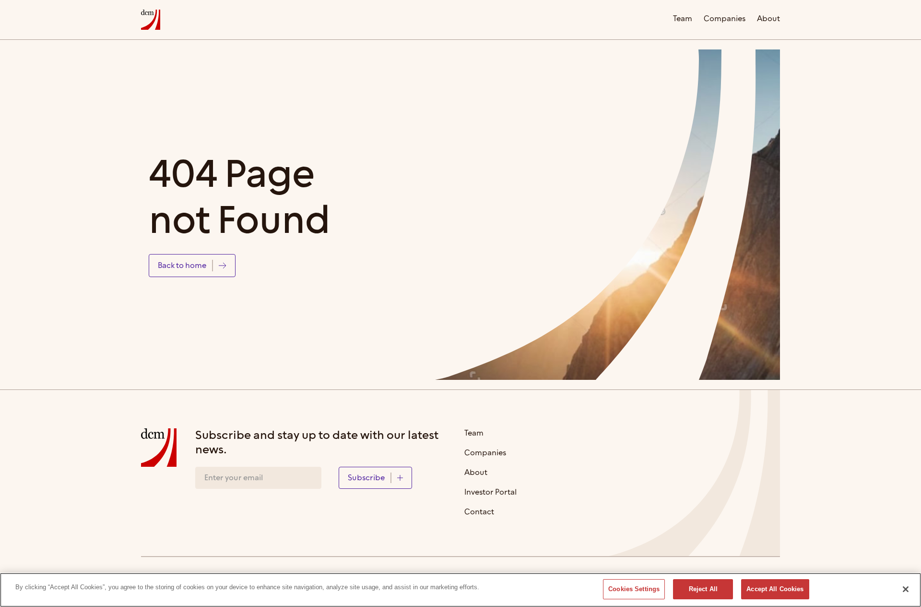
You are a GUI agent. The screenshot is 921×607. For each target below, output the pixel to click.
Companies (724, 19)
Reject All (703, 589)
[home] (150, 20)
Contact (479, 512)
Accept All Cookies (774, 589)
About (768, 19)
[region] (460, 590)
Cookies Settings (634, 589)
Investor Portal (490, 493)
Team (682, 19)
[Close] (905, 589)
